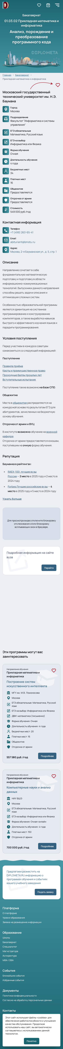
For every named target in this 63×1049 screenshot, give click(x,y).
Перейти (49, 567)
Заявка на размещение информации (22, 922)
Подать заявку (45, 892)
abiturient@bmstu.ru (22, 242)
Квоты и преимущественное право (24, 370)
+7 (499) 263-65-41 (21, 232)
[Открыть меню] (57, 5)
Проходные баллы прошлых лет (22, 375)
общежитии (20, 403)
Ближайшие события (14, 975)
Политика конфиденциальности (20, 995)
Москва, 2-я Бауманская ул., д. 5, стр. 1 (33, 251)
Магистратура (10, 951)
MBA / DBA (8, 960)
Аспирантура (10, 955)
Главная (7, 75)
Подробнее (47, 756)
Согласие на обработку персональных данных (27, 1000)
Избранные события (13, 980)
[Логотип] (6, 5)
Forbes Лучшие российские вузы (28, 486)
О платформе (10, 913)
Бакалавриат (9, 942)
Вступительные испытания (19, 379)
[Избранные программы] (48, 5)
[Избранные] (39, 5)
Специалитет (10, 946)
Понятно (32, 1041)
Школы (6, 937)
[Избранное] (57, 85)
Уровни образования (14, 917)
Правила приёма (13, 366)
